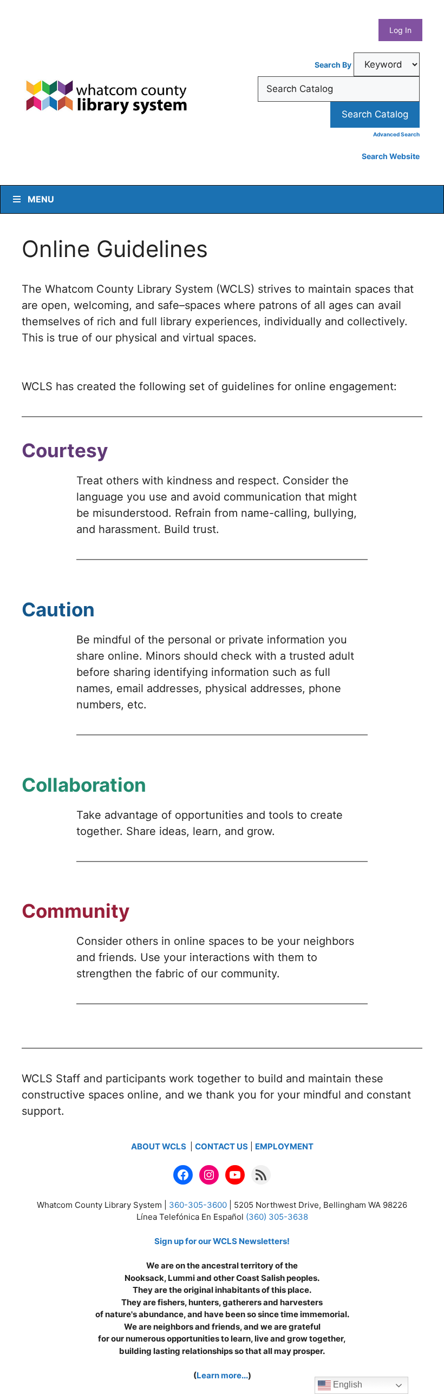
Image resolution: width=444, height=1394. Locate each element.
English (346, 1384)
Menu (41, 199)
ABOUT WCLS (159, 1146)
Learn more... (222, 1375)
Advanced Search (396, 134)
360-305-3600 (198, 1205)
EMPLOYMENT (284, 1146)
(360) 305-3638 (277, 1217)
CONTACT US (221, 1146)
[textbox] (339, 89)
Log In (400, 30)
